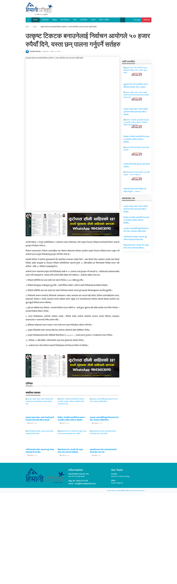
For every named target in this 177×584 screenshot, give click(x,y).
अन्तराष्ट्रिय (45, 19)
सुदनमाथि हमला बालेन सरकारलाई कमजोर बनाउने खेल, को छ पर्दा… (103, 451)
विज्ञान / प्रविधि (104, 19)
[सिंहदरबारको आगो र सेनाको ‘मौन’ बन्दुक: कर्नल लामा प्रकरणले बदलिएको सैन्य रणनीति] (72, 507)
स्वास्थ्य (93, 19)
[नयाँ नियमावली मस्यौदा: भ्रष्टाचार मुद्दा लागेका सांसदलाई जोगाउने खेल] (40, 507)
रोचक (75, 19)
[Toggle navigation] (28, 19)
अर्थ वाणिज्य (83, 19)
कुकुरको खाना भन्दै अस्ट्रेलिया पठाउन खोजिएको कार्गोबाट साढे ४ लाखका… (135, 86)
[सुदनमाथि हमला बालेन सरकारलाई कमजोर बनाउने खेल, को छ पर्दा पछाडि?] (104, 507)
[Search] (122, 19)
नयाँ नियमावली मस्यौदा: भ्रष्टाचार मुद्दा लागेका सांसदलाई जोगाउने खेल (40, 451)
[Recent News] (127, 19)
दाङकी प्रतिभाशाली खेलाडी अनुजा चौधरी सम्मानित (136, 165)
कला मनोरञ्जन (65, 19)
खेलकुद (54, 19)
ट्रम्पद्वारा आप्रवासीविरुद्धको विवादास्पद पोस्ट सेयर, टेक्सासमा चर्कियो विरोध (104, 419)
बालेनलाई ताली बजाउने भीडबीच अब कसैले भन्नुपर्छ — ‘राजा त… (134, 190)
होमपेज (27, 27)
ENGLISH (147, 19)
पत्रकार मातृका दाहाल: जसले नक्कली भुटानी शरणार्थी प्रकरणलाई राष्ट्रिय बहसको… (40, 419)
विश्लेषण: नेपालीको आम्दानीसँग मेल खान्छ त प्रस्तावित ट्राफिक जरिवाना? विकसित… (71, 419)
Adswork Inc (141, 490)
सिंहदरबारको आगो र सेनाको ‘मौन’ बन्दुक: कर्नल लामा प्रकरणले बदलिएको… (70, 451)
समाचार (35, 19)
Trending (136, 19)
